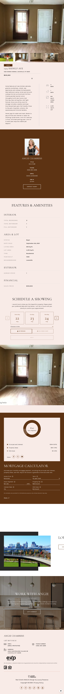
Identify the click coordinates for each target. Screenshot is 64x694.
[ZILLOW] (42, 687)
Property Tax (36, 481)
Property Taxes (13, 447)
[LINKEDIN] (29, 687)
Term (34, 476)
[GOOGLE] (38, 687)
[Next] (56, 318)
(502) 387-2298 (32, 170)
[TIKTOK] (34, 687)
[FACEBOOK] (21, 687)
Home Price (7, 476)
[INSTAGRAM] (25, 687)
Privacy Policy (38, 683)
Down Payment (8, 481)
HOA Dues (36, 487)
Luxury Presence (42, 680)
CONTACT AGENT (32, 186)
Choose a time (15, 326)
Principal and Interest (16, 444)
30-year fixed (37, 478)
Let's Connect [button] (32, 611)
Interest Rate (8, 487)
